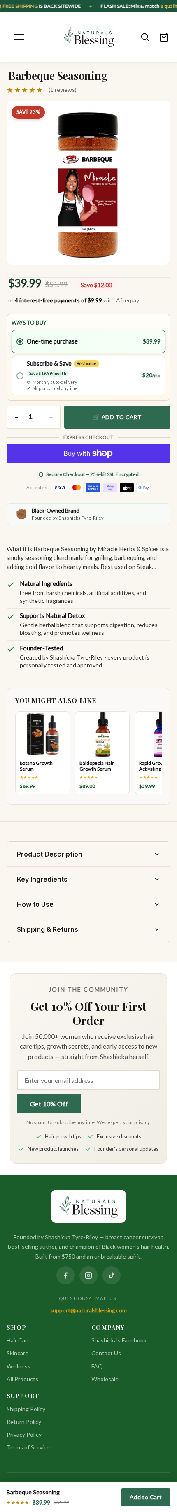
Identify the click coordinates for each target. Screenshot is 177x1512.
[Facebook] (65, 1275)
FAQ (97, 1366)
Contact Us (106, 1352)
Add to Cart (146, 1496)
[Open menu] (19, 37)
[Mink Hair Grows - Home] (89, 37)
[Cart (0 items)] (164, 37)
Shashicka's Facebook (119, 1340)
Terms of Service (28, 1447)
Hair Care (18, 1340)
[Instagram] (88, 1275)
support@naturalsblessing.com (88, 1310)
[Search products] (145, 37)
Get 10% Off (49, 1104)
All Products (22, 1378)
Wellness (18, 1366)
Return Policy (24, 1421)
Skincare (17, 1352)
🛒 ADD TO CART (117, 417)
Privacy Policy (24, 1434)
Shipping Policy (26, 1408)
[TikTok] (111, 1275)
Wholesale (105, 1378)
